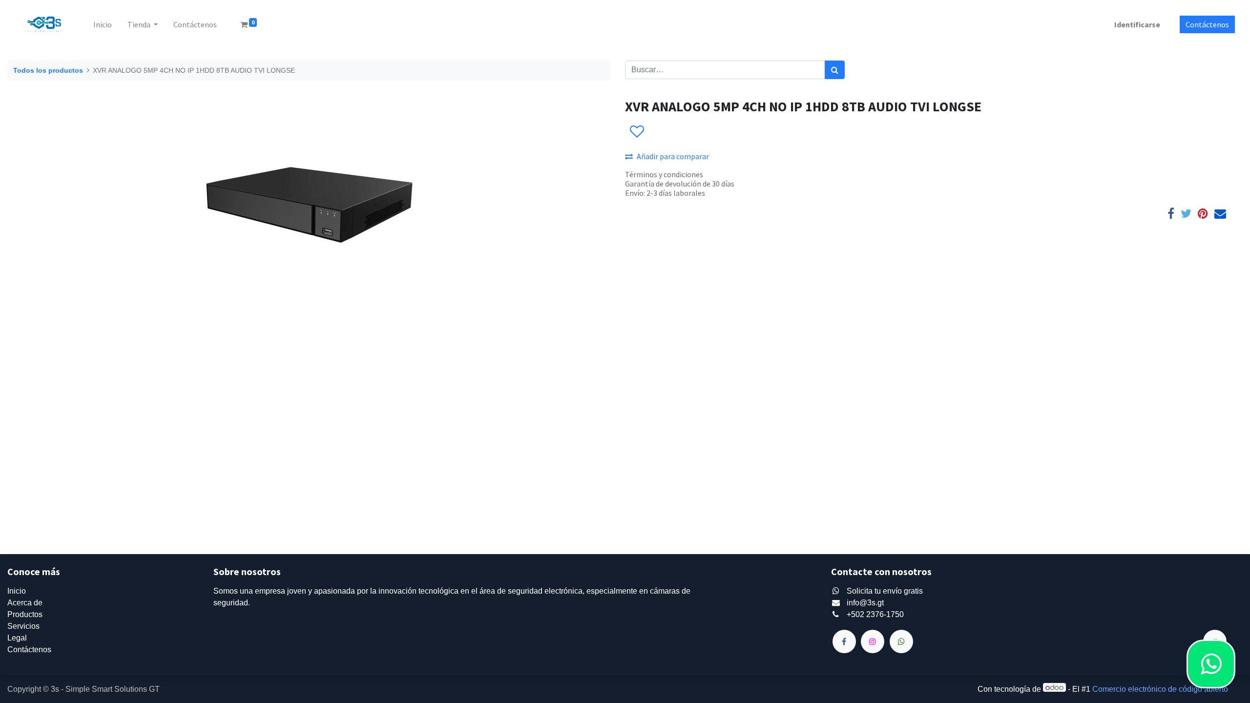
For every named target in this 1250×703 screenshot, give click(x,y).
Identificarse (1137, 24)
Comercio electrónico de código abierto (1160, 689)
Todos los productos (48, 70)
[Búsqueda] (835, 70)
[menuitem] (102, 24)
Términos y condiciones (664, 174)
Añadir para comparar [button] (673, 156)
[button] (636, 132)
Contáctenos (1207, 24)
